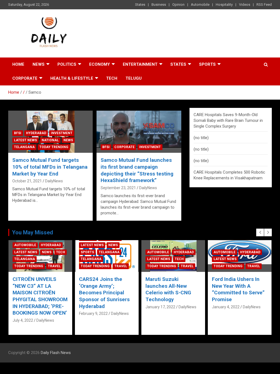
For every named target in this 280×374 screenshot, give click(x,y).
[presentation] (260, 232)
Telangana (24, 147)
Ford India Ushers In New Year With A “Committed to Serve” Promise (171, 289)
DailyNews (54, 181)
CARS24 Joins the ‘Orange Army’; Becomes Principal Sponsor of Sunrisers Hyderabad (38, 292)
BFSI (17, 133)
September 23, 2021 (118, 188)
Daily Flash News (56, 352)
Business (158, 4)
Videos (244, 4)
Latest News (25, 140)
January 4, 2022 (159, 307)
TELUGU (134, 78)
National (50, 140)
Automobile (200, 4)
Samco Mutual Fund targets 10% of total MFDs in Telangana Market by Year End (50, 167)
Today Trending (53, 147)
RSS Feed (264, 4)
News (39, 64)
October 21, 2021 (27, 181)
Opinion (178, 4)
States (140, 4)
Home (18, 64)
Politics (66, 64)
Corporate (24, 78)
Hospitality (224, 4)
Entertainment (140, 64)
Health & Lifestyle (71, 78)
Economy (99, 64)
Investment (61, 133)
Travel (54, 266)
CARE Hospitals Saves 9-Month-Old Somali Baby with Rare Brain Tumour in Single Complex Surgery (228, 120)
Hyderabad (36, 133)
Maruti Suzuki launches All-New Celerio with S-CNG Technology (102, 289)
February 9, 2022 (27, 313)
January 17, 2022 (94, 307)
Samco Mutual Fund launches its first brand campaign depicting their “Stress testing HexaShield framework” (137, 170)
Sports (207, 64)
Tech (111, 78)
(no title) (201, 137)
